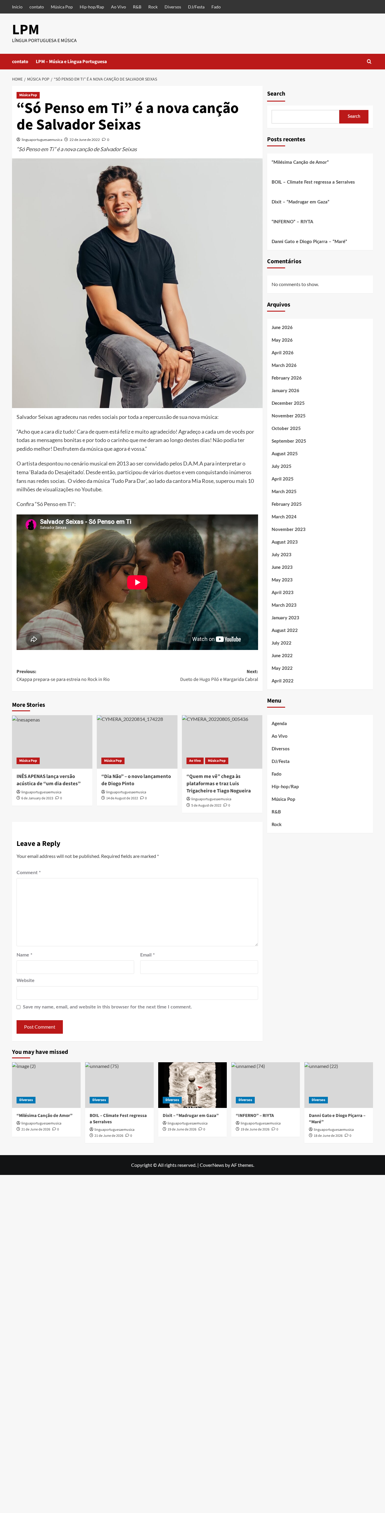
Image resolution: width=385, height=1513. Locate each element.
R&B (137, 6)
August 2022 (285, 630)
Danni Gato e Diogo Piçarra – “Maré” (309, 241)
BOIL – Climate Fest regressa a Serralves (313, 182)
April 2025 (283, 479)
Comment (29, 872)
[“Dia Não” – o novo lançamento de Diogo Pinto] (137, 742)
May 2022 (282, 668)
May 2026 (282, 340)
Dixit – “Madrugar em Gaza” (300, 202)
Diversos (173, 6)
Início (17, 6)
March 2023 (284, 605)
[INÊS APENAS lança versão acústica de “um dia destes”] (52, 742)
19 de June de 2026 (182, 1129)
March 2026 (284, 365)
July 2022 (281, 643)
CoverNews (212, 1165)
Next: (219, 675)
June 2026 (282, 327)
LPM (25, 30)
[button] (369, 61)
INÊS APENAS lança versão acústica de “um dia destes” (49, 780)
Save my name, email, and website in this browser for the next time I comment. (107, 1007)
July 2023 (281, 555)
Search (276, 94)
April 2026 (283, 353)
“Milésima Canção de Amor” (300, 162)
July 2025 (281, 466)
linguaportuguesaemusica (42, 139)
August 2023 (285, 542)
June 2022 (282, 656)
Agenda (279, 723)
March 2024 (284, 517)
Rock (153, 6)
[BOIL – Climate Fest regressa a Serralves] (119, 1085)
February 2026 (287, 378)
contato (36, 6)
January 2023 (285, 618)
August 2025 (285, 454)
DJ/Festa (196, 6)
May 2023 (282, 580)
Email (147, 955)
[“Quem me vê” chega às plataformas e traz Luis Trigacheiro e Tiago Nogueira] (222, 742)
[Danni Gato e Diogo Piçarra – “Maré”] (338, 1085)
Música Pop (62, 6)
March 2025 (284, 492)
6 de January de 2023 (37, 798)
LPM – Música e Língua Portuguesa (71, 61)
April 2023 (283, 592)
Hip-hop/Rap (92, 6)
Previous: (63, 675)
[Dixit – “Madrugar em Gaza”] (192, 1085)
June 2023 (282, 567)
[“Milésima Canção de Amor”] (46, 1085)
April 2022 (283, 681)
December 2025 (288, 403)
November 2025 (289, 416)
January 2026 (285, 391)
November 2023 (289, 529)
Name (24, 955)
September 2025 (289, 441)
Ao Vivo (118, 6)
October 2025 (286, 428)
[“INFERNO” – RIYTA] (265, 1085)
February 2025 (287, 504)
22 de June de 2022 (84, 139)
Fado (216, 6)
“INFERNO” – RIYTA (292, 222)
